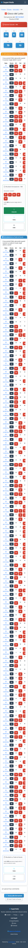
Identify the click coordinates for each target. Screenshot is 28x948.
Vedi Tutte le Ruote (14, 899)
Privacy (15, 915)
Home (4, 9)
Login (21, 915)
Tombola (14, 925)
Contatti (8, 915)
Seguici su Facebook (14, 931)
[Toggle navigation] (25, 2)
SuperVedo (8, 2)
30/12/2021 (16, 9)
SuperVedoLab (11, 942)
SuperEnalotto (15, 921)
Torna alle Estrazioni (14, 896)
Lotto (9, 9)
